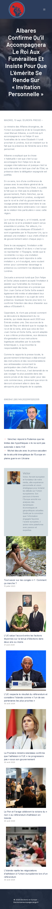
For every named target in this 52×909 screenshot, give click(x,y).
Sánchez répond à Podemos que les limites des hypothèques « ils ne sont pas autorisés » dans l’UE (24, 443)
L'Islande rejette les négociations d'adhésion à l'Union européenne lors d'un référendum (26, 873)
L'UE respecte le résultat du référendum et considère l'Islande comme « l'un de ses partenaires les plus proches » (25, 697)
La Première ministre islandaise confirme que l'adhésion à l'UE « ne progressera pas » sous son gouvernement (24, 756)
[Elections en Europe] (17, 9)
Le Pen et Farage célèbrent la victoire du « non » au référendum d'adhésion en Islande (25, 814)
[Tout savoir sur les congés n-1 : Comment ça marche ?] (26, 574)
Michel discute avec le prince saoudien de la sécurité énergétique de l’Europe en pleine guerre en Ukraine (25, 454)
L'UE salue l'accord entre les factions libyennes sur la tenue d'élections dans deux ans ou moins (23, 638)
